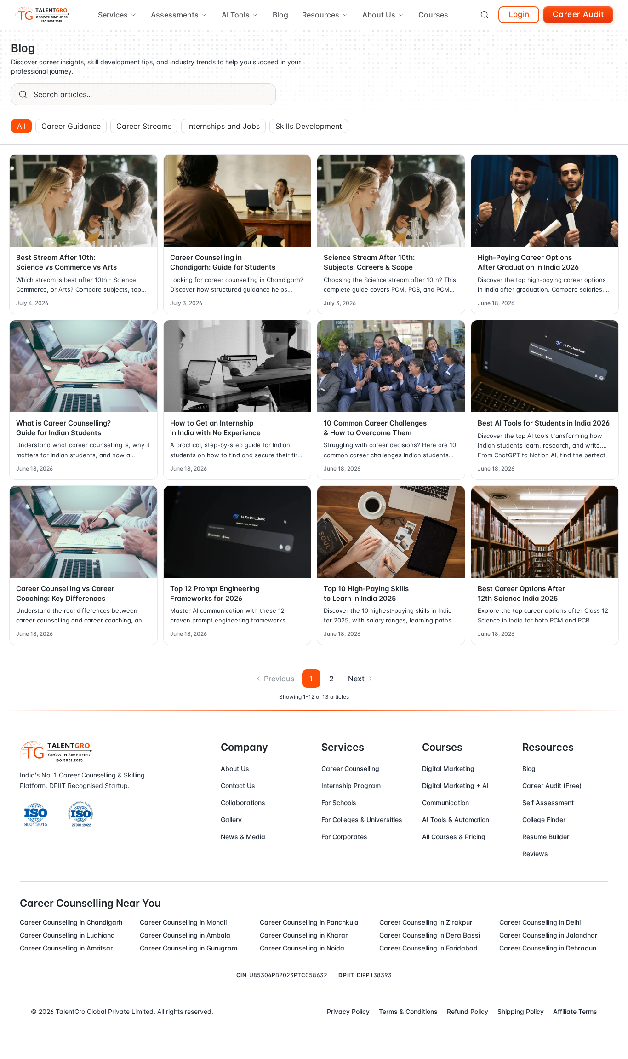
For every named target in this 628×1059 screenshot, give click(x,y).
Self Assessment (548, 802)
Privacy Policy (348, 1011)
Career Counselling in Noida (302, 948)
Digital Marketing (448, 768)
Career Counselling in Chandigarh (71, 922)
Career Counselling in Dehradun (547, 948)
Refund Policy (467, 1011)
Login (518, 14)
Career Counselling (350, 768)
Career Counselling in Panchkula (309, 922)
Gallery (231, 819)
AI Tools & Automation (455, 819)
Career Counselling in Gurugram (188, 948)
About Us (235, 768)
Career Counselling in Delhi (540, 922)
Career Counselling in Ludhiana (67, 935)
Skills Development (308, 126)
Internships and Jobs (223, 126)
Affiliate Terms (575, 1011)
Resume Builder (545, 836)
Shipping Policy (520, 1011)
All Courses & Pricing (453, 836)
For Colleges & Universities (361, 819)
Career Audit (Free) (552, 785)
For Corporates (344, 836)
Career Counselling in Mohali (183, 922)
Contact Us (238, 785)
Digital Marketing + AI (455, 785)
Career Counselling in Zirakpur (425, 922)
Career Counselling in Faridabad (428, 948)
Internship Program (351, 785)
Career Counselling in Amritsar (66, 948)
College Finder (543, 819)
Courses (433, 14)
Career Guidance (71, 126)
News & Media (243, 836)
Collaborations (243, 802)
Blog (280, 14)
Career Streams (143, 126)
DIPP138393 (374, 975)
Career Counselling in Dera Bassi (429, 935)
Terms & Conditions (408, 1011)
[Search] (484, 14)
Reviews (535, 854)
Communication (445, 802)
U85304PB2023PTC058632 (288, 975)
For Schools (338, 802)
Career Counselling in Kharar (304, 935)
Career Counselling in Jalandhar (548, 935)
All (21, 126)
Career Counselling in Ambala (185, 935)
